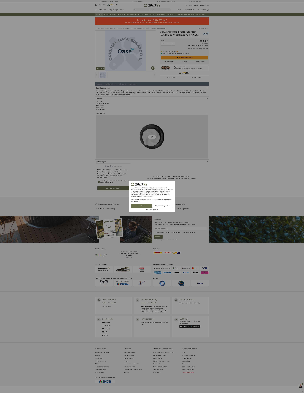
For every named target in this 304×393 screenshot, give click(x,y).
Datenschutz (149, 209)
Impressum (155, 209)
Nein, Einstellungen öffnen (163, 206)
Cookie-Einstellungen (161, 199)
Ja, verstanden (141, 206)
